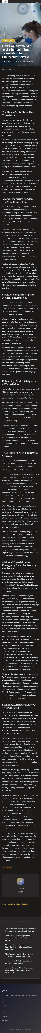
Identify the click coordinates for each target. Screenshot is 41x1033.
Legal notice (6, 1016)
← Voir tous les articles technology (15, 904)
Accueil (4, 69)
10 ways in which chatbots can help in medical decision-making (18, 962)
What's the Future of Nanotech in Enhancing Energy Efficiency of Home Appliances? (18, 947)
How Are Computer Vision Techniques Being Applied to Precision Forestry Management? (19, 970)
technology (9, 40)
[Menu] (37, 1)
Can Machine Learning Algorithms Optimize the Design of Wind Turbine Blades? (18, 938)
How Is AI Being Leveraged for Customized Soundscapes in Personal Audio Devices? (20, 930)
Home (4, 1005)
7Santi (5, 990)
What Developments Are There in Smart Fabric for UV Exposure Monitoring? (19, 955)
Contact (5, 1020)
